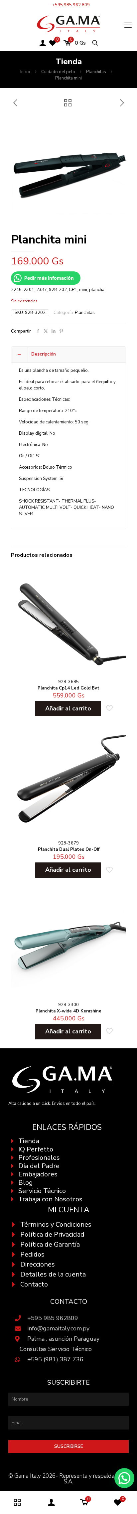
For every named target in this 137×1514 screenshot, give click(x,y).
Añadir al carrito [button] (68, 708)
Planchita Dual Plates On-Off (68, 849)
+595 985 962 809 (71, 5)
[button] (124, 1478)
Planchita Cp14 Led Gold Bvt (68, 688)
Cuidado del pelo (58, 72)
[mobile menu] (128, 25)
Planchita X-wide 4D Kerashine (68, 1011)
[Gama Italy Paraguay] (68, 23)
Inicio (25, 72)
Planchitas (96, 72)
